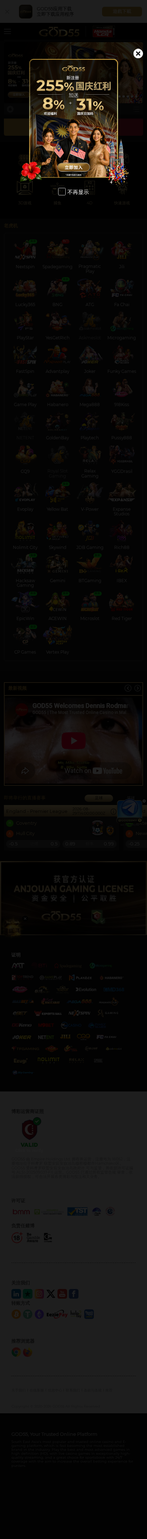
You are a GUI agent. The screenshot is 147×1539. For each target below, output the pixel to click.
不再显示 (78, 192)
